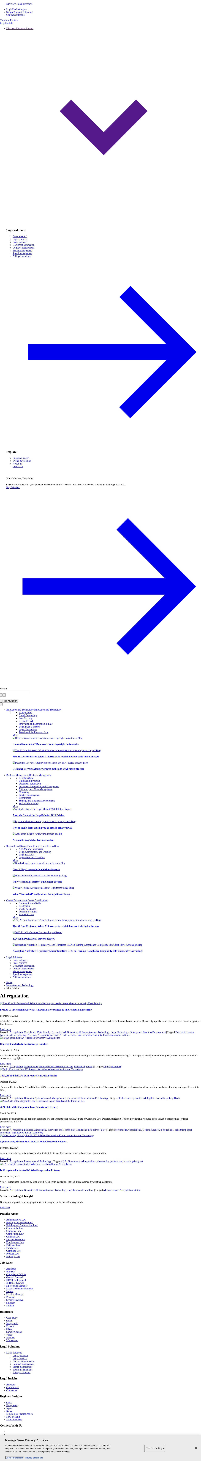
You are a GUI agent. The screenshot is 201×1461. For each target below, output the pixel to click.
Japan (9, 1408)
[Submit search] (4, 695)
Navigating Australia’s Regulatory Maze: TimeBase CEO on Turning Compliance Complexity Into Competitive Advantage (78, 951)
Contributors (12, 1387)
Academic (11, 1268)
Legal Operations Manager (19, 1288)
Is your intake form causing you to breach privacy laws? (42, 827)
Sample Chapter (14, 1332)
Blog (79, 738)
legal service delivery (157, 1098)
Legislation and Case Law (32, 857)
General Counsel (151, 1129)
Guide (9, 1320)
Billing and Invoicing (29, 780)
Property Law (13, 1256)
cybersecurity (102, 1161)
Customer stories (21, 458)
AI (62, 1161)
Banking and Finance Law (19, 1222)
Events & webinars (22, 460)
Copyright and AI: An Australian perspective (24, 1044)
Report (68, 809)
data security (15, 1035)
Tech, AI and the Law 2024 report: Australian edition (28, 1075)
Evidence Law (13, 1245)
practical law (116, 1161)
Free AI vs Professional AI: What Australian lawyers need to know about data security (46, 1009)
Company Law (13, 1231)
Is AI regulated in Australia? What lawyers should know (30, 1170)
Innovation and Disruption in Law (36, 723)
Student (10, 1305)
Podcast (10, 1326)
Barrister (10, 1271)
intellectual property (84, 1066)
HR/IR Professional (16, 1280)
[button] (103, 126)
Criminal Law (13, 1236)
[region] (100, 1448)
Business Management (17, 775)
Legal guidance (20, 242)
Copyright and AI (112, 1066)
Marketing (24, 792)
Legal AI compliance (42, 1035)
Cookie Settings (155, 1448)
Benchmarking (26, 778)
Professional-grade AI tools (116, 1035)
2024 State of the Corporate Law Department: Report (28, 1107)
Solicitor (10, 1302)
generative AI (139, 1098)
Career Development (16, 900)
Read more (5, 1029)
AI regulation (25, 712)
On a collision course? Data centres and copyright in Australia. (46, 744)
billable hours (124, 1098)
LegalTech (174, 1098)
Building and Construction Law (22, 1225)
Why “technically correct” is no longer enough (37, 881)
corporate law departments (128, 1129)
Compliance (30, 1032)
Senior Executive (14, 1300)
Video (9, 1334)
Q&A (9, 1329)
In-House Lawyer (15, 1283)
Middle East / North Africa (19, 1414)
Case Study (12, 1317)
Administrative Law (16, 1219)
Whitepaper (12, 1340)
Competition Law (15, 1233)
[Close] (196, 1447)
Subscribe (5, 1207)
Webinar (10, 1337)
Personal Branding (28, 911)
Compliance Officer (16, 1274)
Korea (9, 1411)
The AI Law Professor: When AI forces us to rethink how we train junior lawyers (56, 756)
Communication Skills (30, 903)
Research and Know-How (19, 846)
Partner (9, 1291)
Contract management (23, 247)
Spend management (22, 253)
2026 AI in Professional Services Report (33, 938)
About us (17, 463)
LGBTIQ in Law (27, 908)
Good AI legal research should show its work (36, 869)
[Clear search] (1, 695)
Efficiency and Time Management (35, 789)
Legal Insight (6, 23)
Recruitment (25, 797)
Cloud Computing (28, 715)
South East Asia (14, 1419)
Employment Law (15, 1242)
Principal (10, 1297)
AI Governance (72, 1161)
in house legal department (173, 1129)
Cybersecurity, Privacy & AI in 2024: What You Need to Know (33, 1141)
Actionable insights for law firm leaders (33, 840)
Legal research (20, 239)
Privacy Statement (33, 1458)
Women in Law (26, 914)
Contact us (18, 466)
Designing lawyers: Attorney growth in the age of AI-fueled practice (48, 768)
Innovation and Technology (20, 709)
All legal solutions (21, 977)
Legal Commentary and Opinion (35, 851)
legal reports (18, 1132)
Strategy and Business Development (37, 800)
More (15, 735)
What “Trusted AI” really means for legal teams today (42, 894)
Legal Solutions (14, 957)
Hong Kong (12, 1405)
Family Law (12, 1248)
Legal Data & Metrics (29, 726)
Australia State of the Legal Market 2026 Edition (39, 815)
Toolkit (58, 833)
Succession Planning (29, 803)
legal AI (26, 1035)
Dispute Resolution (15, 1239)
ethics (137, 1190)
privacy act (137, 1161)
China (9, 1402)
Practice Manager (15, 1294)
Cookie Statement (14, 1458)
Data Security (25, 718)
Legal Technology (28, 729)
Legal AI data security (64, 1035)
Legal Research (26, 854)
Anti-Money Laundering (31, 849)
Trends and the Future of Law (33, 732)
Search (3, 688)
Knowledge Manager (16, 1285)
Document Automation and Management (39, 786)
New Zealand (13, 1416)
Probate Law (12, 1253)
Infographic (12, 1323)
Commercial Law (15, 1228)
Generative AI (20, 236)
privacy (127, 1161)
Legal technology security (89, 1035)
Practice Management (29, 795)
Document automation (24, 245)
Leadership (24, 906)
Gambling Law (13, 1250)
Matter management (22, 250)
